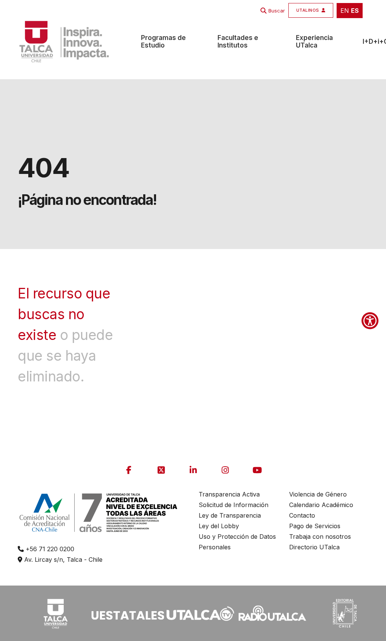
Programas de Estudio (163, 41)
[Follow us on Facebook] (129, 470)
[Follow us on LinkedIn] (193, 470)
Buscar (276, 11)
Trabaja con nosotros (320, 536)
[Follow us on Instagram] (225, 470)
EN (344, 10)
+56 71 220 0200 (49, 549)
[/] (55, 612)
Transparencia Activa (229, 494)
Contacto (302, 515)
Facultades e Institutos (238, 41)
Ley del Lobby (219, 526)
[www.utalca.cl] (64, 41)
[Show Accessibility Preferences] (369, 320)
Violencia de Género (318, 494)
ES (355, 10)
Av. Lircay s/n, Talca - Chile (62, 559)
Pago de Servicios (314, 526)
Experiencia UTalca (314, 41)
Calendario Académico (321, 505)
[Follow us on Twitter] (161, 470)
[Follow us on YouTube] (257, 470)
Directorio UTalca (314, 547)
